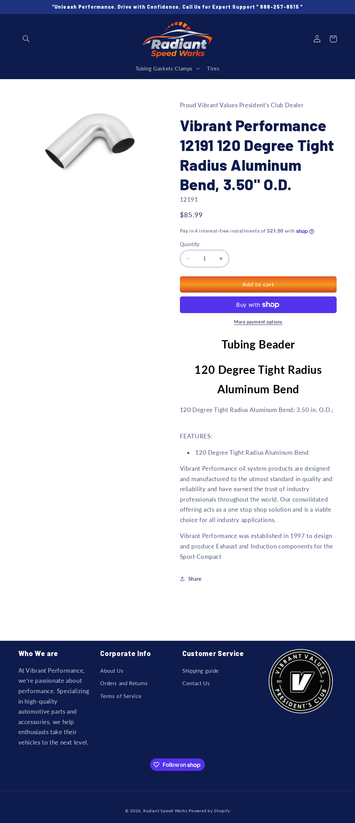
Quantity (190, 244)
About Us (111, 670)
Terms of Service (120, 696)
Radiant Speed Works (165, 810)
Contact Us (196, 683)
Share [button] (195, 579)
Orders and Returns (124, 683)
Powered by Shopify (209, 810)
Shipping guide (200, 670)
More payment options (258, 322)
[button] (26, 39)
